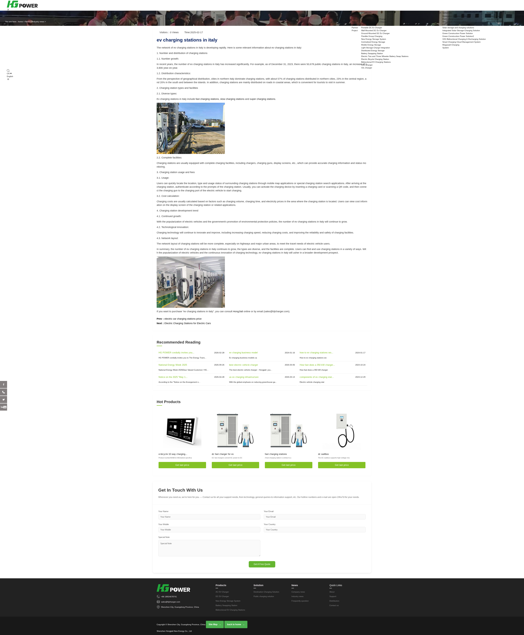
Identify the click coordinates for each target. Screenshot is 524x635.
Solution (447, 12)
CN (8, 73)
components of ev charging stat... (317, 377)
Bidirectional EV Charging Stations (376, 62)
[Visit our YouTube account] (3, 407)
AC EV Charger (367, 16)
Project (355, 30)
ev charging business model (243, 352)
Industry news (493, 19)
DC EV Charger (368, 25)
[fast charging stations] (289, 430)
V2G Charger (367, 65)
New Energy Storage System (373, 39)
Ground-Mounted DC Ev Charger (375, 33)
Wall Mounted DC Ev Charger (374, 30)
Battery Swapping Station (372, 53)
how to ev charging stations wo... (316, 352)
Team (354, 22)
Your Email (268, 511)
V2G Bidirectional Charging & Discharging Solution (464, 39)
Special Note (164, 537)
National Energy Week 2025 (173, 365)
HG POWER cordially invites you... (176, 352)
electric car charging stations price (183, 318)
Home (347, 12)
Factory (355, 19)
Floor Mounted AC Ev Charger (374, 22)
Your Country (270, 524)
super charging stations (262, 99)
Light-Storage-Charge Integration (375, 48)
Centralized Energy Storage (373, 42)
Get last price (182, 465)
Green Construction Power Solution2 (458, 36)
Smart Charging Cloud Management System (461, 42)
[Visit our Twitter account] (3, 399)
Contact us (511, 12)
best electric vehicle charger (243, 365)
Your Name (163, 511)
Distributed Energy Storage (373, 50)
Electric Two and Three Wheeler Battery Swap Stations (384, 56)
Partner (355, 27)
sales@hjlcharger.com (170, 602)
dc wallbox (323, 454)
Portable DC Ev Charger (371, 27)
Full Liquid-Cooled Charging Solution (458, 25)
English (10, 76)
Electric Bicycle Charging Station (375, 59)
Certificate (356, 25)
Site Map (213, 624)
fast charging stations (207, 99)
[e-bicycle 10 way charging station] (182, 430)
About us (355, 16)
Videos (427, 12)
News (490, 12)
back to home (234, 624)
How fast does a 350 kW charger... (317, 365)
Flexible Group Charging (371, 36)
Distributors (416, 12)
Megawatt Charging (450, 45)
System (445, 48)
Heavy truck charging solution (455, 22)
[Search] (262, 70)
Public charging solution (452, 19)
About (355, 12)
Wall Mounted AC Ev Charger (373, 19)
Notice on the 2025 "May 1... (173, 377)
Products (366, 12)
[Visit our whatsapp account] (3, 392)
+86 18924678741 (169, 597)
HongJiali (238, 311)
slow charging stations (232, 99)
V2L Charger (366, 68)
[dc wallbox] (342, 430)
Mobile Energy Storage (371, 45)
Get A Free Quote (262, 564)
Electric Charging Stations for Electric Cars (187, 323)
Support (436, 12)
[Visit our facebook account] (3, 384)
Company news (493, 16)
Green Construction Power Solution (457, 33)
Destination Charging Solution (455, 16)
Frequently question (495, 22)
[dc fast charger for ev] (235, 430)
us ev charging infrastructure (243, 377)
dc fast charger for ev (223, 454)
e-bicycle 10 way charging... (173, 454)
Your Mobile (163, 524)
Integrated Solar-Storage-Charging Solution (461, 30)
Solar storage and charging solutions (458, 27)
